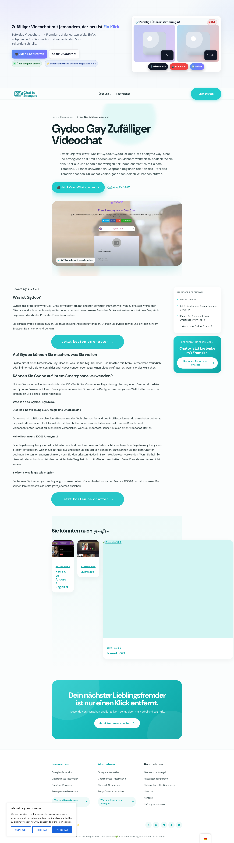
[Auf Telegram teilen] (179, 825)
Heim (54, 117)
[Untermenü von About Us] (110, 94)
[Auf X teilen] (148, 825)
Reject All (42, 829)
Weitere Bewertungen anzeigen (70, 802)
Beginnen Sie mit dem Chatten (195, 363)
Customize (21, 829)
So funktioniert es (64, 54)
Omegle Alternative (108, 772)
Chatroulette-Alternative (112, 778)
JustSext (87, 572)
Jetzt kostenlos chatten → (87, 341)
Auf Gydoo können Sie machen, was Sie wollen (198, 308)
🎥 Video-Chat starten (29, 54)
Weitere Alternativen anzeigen (117, 802)
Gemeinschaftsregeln (155, 772)
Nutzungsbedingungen (156, 778)
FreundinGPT (116, 653)
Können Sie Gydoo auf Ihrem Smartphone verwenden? (194, 318)
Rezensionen (66, 117)
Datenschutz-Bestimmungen (159, 785)
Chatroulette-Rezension (65, 778)
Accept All (62, 829)
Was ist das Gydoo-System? (197, 326)
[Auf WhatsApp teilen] (171, 825)
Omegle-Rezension (62, 772)
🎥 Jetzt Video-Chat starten (76, 187)
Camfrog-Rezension (62, 785)
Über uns (148, 791)
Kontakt (148, 797)
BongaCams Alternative (111, 791)
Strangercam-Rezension (65, 791)
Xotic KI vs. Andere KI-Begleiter (62, 579)
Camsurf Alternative (109, 785)
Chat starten (206, 93)
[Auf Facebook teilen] (156, 825)
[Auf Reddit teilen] (164, 825)
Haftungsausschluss (154, 804)
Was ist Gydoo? (188, 299)
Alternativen (106, 764)
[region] (41, 820)
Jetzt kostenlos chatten (114, 723)
